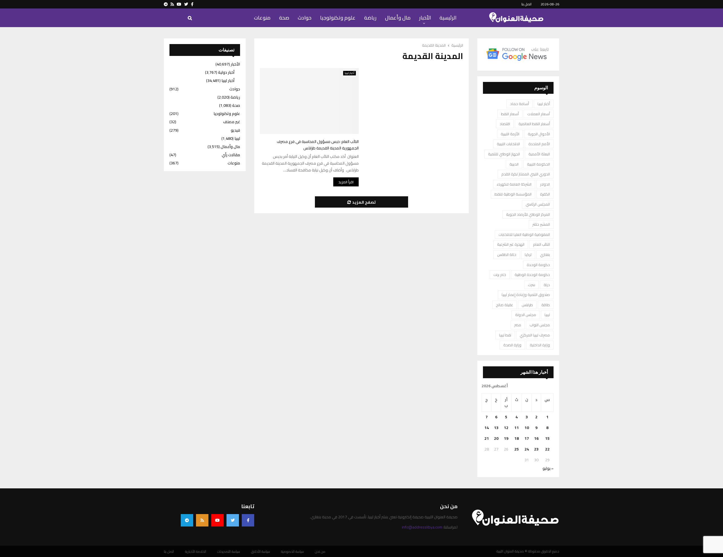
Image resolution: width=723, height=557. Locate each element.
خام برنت (499, 274)
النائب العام (541, 244)
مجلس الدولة (525, 314)
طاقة (545, 304)
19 (506, 438)
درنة (547, 284)
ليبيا (547, 314)
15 (547, 438)
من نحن (320, 551)
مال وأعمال (398, 17)
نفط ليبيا (505, 335)
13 (496, 427)
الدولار (545, 184)
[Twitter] (233, 520)
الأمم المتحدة (539, 143)
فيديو (235, 130)
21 (486, 438)
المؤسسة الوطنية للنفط (513, 194)
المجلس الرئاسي (538, 204)
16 (536, 438)
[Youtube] (217, 520)
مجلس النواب (540, 324)
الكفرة (545, 194)
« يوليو (548, 468)
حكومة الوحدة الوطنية (532, 274)
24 (526, 449)
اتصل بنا (526, 4)
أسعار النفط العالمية (534, 123)
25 (516, 449)
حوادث (305, 17)
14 (486, 427)
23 (536, 449)
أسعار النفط (510, 113)
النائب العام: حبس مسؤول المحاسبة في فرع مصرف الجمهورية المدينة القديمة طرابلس (318, 145)
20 (496, 438)
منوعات (262, 17)
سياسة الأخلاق (260, 551)
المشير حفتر (541, 224)
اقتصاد (505, 123)
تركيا (528, 254)
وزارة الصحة (512, 344)
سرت (531, 284)
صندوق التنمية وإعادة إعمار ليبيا (526, 294)
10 (526, 427)
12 (506, 427)
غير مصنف (231, 121)
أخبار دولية (226, 72)
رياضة (370, 17)
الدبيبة (514, 164)
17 (526, 438)
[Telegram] (187, 520)
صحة (284, 17)
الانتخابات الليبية (508, 143)
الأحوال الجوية (539, 133)
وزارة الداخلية (540, 344)
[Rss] (202, 520)
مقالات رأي (231, 154)
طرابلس (527, 304)
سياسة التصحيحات (228, 551)
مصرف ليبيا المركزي (535, 335)
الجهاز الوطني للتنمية (504, 154)
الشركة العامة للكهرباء (514, 184)
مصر (517, 324)
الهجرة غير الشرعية (510, 244)
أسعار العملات (538, 113)
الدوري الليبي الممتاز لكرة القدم (525, 174)
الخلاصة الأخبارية (195, 551)
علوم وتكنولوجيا (338, 17)
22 (547, 449)
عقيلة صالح (504, 304)
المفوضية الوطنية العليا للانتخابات (524, 234)
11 (516, 427)
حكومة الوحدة (538, 264)
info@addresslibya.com (422, 527)
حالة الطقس (506, 254)
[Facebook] (248, 520)
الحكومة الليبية (538, 164)
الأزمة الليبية (510, 133)
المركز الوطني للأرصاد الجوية (528, 214)
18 (516, 438)
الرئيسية (447, 17)
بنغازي (545, 254)
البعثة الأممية (539, 154)
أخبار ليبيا (349, 73)
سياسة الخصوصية (292, 551)
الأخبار (425, 17)
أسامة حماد (519, 103)
